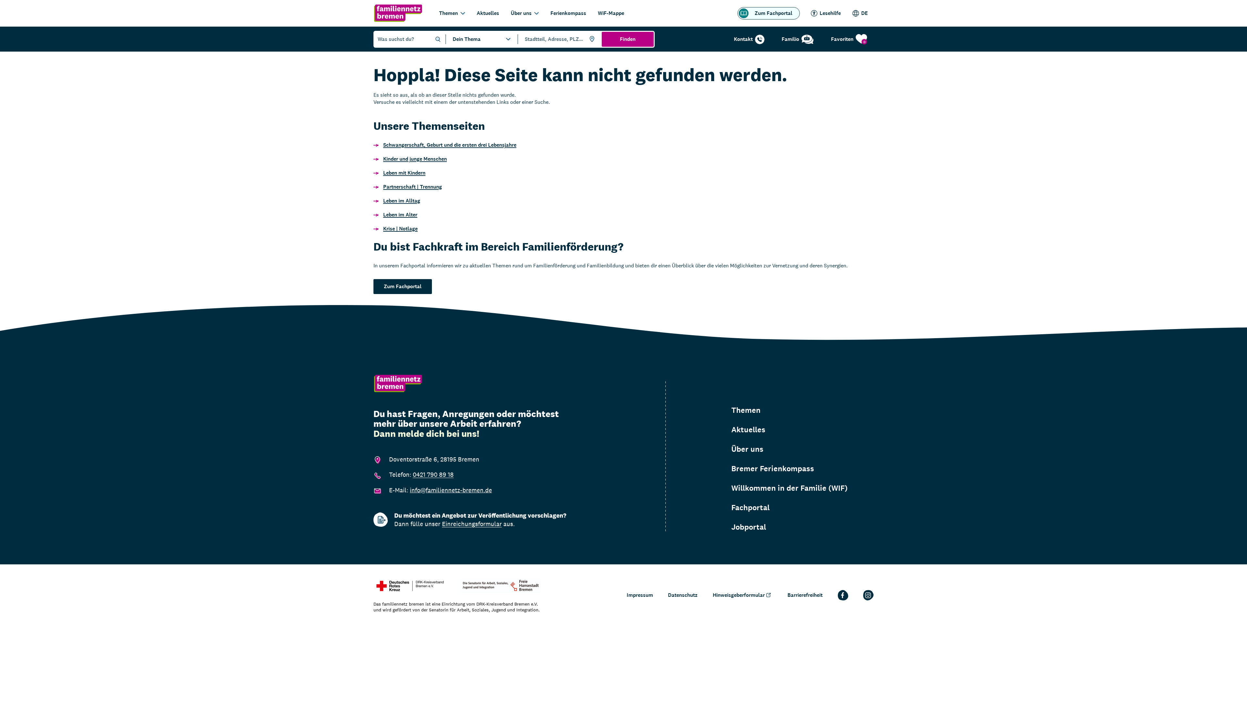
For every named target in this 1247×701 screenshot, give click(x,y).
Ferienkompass (568, 13)
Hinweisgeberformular (739, 595)
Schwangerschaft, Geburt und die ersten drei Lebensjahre (449, 144)
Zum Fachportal (773, 13)
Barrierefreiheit (805, 595)
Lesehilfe (830, 13)
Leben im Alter (400, 214)
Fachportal (750, 507)
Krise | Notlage (400, 228)
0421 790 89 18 (433, 474)
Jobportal (748, 527)
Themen (448, 13)
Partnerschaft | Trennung (412, 186)
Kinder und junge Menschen (415, 158)
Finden (628, 39)
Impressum (640, 595)
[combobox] (559, 39)
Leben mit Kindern (404, 172)
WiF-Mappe (611, 13)
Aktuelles (488, 13)
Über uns (521, 13)
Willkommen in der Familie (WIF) (789, 488)
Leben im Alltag (401, 200)
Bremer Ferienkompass (772, 468)
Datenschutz (683, 595)
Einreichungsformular (472, 524)
